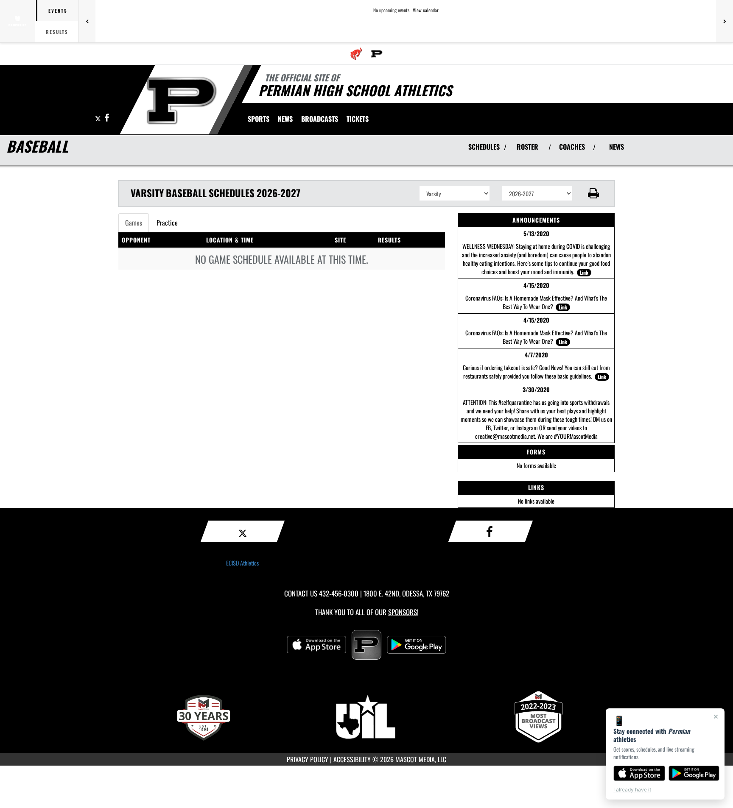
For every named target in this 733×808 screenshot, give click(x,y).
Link (584, 272)
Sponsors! (403, 612)
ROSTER (527, 146)
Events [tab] (57, 10)
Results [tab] (57, 31)
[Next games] (724, 21)
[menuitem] (356, 53)
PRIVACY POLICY (307, 759)
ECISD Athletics (242, 562)
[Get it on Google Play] (694, 773)
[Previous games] (86, 21)
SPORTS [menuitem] (258, 119)
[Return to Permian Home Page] (181, 100)
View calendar (426, 10)
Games (133, 222)
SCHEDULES (484, 146)
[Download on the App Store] (639, 773)
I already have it (632, 789)
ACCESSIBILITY (352, 759)
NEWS (616, 146)
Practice (167, 222)
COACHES (572, 146)
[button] (593, 193)
